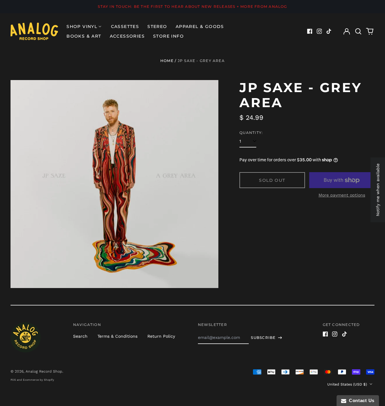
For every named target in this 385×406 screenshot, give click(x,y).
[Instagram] (319, 31)
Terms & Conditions (117, 336)
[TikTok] (328, 31)
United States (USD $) (347, 384)
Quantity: (251, 132)
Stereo (157, 26)
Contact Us (360, 400)
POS (13, 379)
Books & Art (83, 36)
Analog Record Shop (44, 371)
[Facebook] (310, 31)
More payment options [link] (342, 195)
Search (80, 336)
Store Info (168, 36)
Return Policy (161, 336)
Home (167, 60)
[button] (358, 31)
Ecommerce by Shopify (38, 379)
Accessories (127, 36)
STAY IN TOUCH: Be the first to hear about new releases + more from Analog (192, 6)
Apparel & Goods (200, 26)
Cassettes (125, 26)
